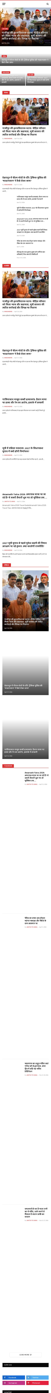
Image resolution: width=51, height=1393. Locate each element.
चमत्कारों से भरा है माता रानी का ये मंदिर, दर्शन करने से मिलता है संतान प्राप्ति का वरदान (36, 1213)
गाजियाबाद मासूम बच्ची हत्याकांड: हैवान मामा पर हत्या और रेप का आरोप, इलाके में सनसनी (12, 79)
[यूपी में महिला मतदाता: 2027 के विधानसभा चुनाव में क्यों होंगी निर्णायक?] (38, 76)
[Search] (47, 4)
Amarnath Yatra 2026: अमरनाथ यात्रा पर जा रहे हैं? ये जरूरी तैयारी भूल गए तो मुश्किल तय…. (32, 220)
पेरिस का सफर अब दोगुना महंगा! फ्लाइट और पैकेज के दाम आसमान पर (31, 242)
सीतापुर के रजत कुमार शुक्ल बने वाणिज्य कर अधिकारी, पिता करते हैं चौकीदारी (31, 253)
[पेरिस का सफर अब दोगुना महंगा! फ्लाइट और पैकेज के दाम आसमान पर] (8, 244)
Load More (24, 1355)
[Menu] (3, 4)
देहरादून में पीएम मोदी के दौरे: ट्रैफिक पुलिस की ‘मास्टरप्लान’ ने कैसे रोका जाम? (25, 61)
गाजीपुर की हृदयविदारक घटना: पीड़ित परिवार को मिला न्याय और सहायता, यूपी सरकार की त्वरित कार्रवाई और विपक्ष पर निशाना (25, 36)
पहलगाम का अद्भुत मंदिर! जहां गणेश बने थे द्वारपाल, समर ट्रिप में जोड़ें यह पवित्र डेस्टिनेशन (37, 1067)
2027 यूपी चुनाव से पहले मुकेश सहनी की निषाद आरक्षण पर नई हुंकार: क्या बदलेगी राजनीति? (32, 231)
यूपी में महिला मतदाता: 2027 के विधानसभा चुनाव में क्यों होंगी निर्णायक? (38, 80)
